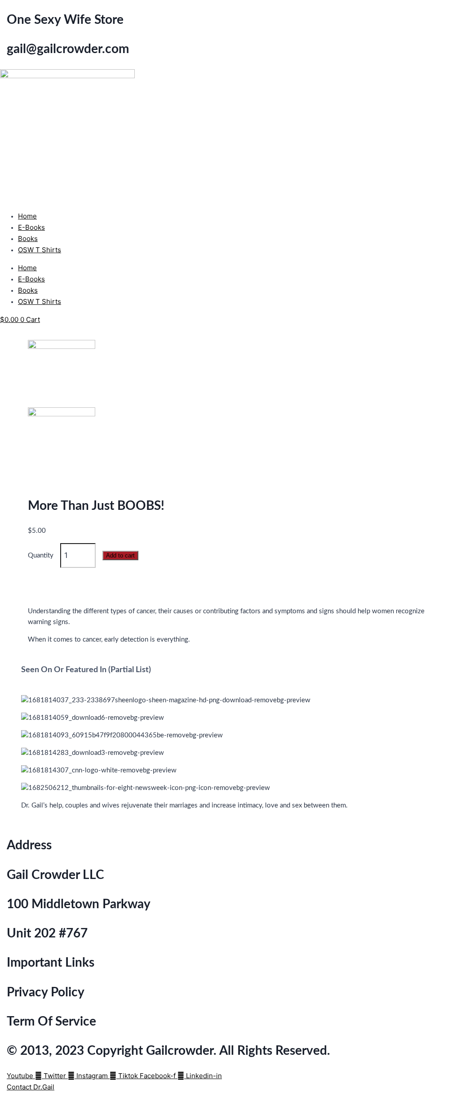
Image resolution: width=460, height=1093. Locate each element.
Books (28, 238)
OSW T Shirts (39, 249)
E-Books (31, 227)
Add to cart (120, 555)
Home (27, 216)
